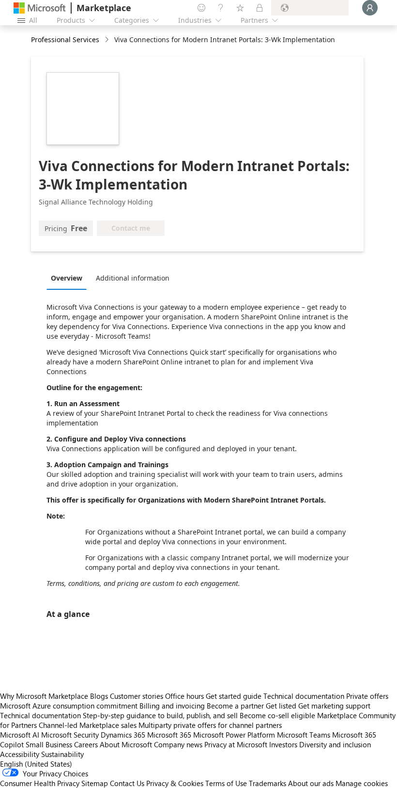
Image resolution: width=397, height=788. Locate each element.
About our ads (311, 783)
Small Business (49, 744)
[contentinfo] (107, 40)
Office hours (184, 696)
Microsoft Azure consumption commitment (69, 705)
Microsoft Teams (303, 735)
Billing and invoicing (172, 705)
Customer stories (136, 696)
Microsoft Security (70, 735)
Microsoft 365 (169, 735)
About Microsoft (126, 744)
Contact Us (127, 783)
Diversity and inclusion (335, 744)
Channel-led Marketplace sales (88, 725)
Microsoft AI (19, 735)
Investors (283, 744)
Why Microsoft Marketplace (44, 696)
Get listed (281, 705)
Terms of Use (226, 783)
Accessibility (19, 754)
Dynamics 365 (123, 735)
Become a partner (235, 705)
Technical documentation (303, 696)
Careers (86, 744)
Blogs (99, 696)
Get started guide (233, 696)
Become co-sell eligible (277, 715)
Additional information (132, 278)
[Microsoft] (40, 8)
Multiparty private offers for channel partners (210, 725)
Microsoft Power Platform (234, 735)
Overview (66, 278)
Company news (178, 744)
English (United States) (36, 764)
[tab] (69, 277)
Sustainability (62, 754)
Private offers (367, 696)
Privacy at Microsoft (235, 744)
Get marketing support (334, 705)
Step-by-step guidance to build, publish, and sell (160, 715)
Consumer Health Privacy (39, 783)
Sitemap (94, 783)
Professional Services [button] (65, 39)
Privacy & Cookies (174, 783)
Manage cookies (362, 783)
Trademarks (267, 783)
